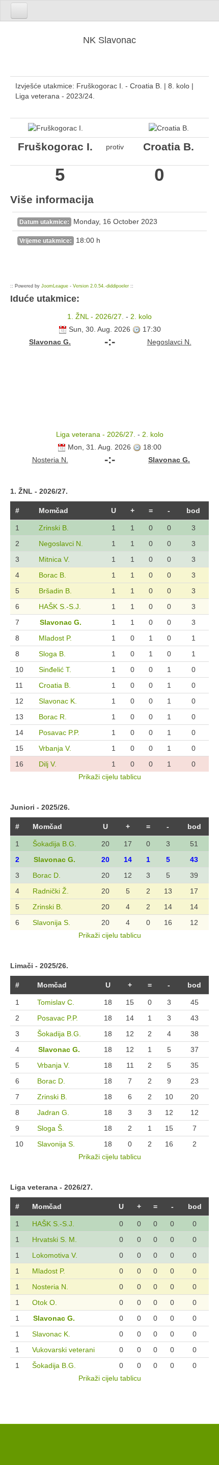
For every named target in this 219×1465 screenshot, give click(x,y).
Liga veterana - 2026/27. (95, 434)
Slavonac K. (58, 701)
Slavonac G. (60, 622)
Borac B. (52, 575)
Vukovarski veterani (63, 1350)
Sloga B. (52, 654)
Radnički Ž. (51, 891)
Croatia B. (55, 685)
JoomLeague (54, 286)
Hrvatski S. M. (54, 1239)
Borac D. (47, 875)
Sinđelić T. (55, 669)
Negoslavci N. (61, 543)
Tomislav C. (55, 1002)
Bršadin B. (55, 591)
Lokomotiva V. (54, 1255)
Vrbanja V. (55, 748)
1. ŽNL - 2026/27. (95, 316)
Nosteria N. (50, 1287)
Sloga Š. (50, 1128)
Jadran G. (53, 1112)
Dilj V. (48, 764)
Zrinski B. (54, 528)
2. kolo (141, 316)
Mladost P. (55, 638)
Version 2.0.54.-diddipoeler (101, 286)
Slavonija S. (51, 922)
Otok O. (44, 1302)
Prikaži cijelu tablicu (109, 777)
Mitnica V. (54, 559)
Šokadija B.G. (54, 844)
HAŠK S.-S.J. (60, 606)
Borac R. (53, 717)
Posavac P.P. (59, 732)
